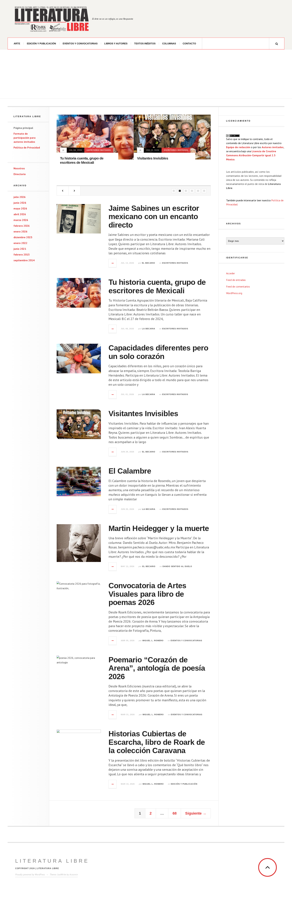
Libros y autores (115, 43)
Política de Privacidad (27, 147)
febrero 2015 (22, 254)
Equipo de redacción (238, 147)
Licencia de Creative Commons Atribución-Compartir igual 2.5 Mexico (251, 155)
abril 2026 (20, 214)
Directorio (20, 174)
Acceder (230, 273)
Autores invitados (273, 147)
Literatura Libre (52, 861)
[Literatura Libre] (52, 19)
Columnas (169, 43)
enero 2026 (20, 231)
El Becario (148, 263)
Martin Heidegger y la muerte (158, 528)
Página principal (23, 128)
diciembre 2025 (23, 237)
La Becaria (148, 329)
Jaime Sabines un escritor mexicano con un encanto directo (153, 216)
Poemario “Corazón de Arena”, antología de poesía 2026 (156, 668)
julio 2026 (20, 197)
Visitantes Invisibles (152, 158)
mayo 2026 (20, 208)
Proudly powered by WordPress (30, 874)
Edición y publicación (41, 43)
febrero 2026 (22, 225)
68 (175, 813)
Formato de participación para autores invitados (24, 137)
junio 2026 (20, 202)
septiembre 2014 (24, 260)
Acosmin (73, 874)
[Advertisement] (146, 75)
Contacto (189, 43)
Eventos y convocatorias (80, 43)
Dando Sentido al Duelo (177, 566)
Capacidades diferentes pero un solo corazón (158, 352)
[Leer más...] (113, 263)
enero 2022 (20, 243)
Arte (17, 43)
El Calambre (129, 471)
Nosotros (19, 168)
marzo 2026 (21, 220)
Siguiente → (195, 813)
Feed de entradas (236, 280)
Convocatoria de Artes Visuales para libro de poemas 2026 (147, 594)
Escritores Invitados (99, 150)
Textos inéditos (144, 43)
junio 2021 (20, 248)
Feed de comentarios (238, 286)
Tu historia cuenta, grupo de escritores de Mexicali (157, 286)
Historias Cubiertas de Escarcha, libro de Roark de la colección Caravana (156, 742)
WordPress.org (234, 293)
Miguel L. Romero (153, 640)
